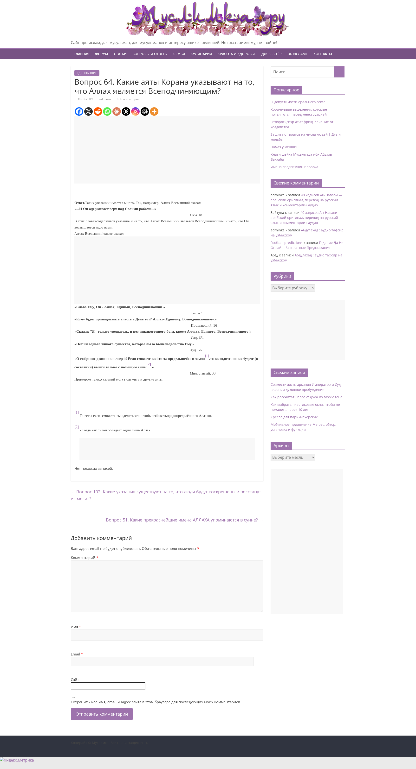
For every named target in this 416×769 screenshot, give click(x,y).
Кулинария (201, 53)
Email (77, 654)
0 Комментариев (129, 99)
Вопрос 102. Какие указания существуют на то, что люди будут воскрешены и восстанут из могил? (166, 495)
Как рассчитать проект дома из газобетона (306, 397)
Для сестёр (271, 53)
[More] (154, 111)
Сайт (75, 679)
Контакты (322, 53)
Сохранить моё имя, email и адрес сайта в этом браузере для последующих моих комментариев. (156, 701)
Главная (81, 53)
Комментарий (84, 557)
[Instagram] (135, 111)
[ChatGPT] (145, 111)
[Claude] (116, 111)
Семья (179, 53)
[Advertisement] (167, 150)
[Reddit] (98, 111)
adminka (105, 99)
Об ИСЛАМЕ (297, 53)
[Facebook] (79, 111)
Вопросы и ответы (150, 53)
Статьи (120, 53)
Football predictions (287, 242)
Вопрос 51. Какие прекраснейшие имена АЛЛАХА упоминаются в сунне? (184, 520)
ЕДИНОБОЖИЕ (87, 73)
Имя (76, 626)
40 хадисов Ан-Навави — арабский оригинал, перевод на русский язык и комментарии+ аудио (306, 200)
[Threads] (126, 111)
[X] (88, 111)
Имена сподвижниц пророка (294, 167)
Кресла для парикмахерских (294, 417)
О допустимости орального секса (298, 102)
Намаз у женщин (285, 147)
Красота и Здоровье (237, 53)
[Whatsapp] (107, 111)
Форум (101, 53)
